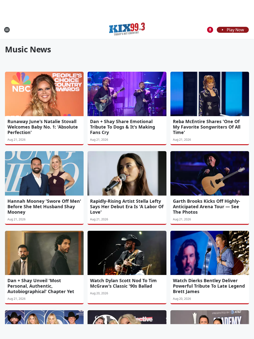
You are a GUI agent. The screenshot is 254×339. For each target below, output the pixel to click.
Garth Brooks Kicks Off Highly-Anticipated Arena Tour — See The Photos (206, 206)
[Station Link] (127, 30)
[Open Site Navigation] (7, 30)
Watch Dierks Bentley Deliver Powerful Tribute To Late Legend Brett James (209, 286)
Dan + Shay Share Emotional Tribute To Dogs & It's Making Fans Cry (122, 127)
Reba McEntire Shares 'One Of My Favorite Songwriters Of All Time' (206, 127)
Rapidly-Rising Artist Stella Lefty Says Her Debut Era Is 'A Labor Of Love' (126, 206)
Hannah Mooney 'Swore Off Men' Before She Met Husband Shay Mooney (44, 206)
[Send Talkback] (210, 30)
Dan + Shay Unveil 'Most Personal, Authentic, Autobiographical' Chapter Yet (40, 286)
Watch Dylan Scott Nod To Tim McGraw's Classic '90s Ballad (123, 283)
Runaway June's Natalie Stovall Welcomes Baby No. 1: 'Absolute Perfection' (42, 127)
